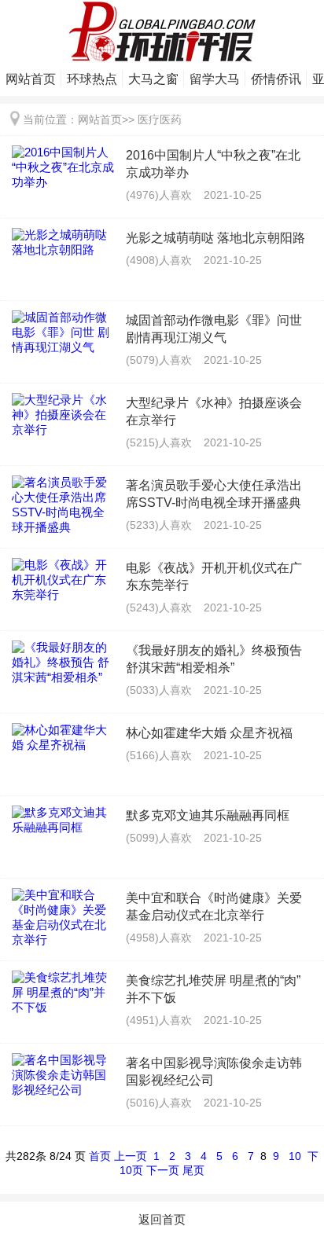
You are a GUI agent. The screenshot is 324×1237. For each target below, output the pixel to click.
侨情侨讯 (276, 79)
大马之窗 (153, 79)
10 (294, 1156)
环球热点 (92, 79)
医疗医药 (160, 119)
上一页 (130, 1156)
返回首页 (162, 1219)
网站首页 (31, 79)
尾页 (193, 1170)
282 (26, 1156)
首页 (100, 1156)
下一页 (162, 1170)
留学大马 (215, 79)
